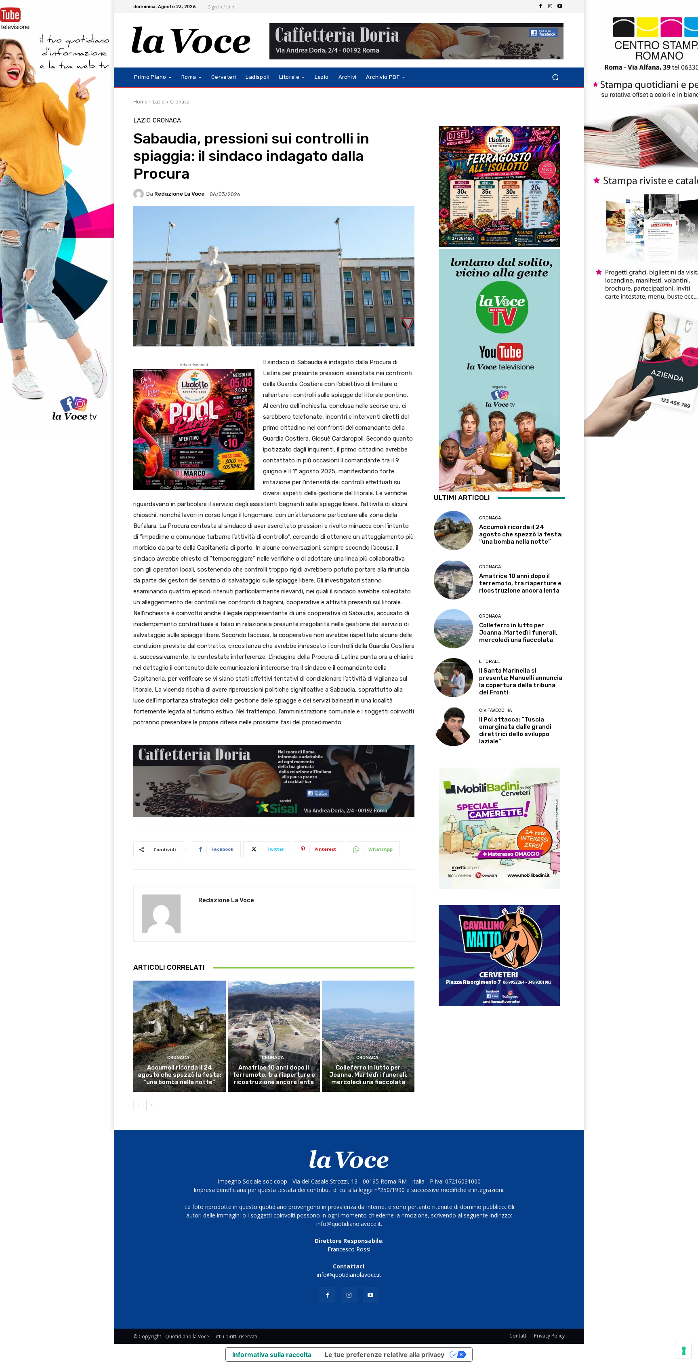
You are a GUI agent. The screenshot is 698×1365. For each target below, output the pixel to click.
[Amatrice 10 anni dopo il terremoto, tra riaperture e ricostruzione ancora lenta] (274, 1036)
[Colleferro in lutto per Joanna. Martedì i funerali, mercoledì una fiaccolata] (368, 1036)
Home (140, 101)
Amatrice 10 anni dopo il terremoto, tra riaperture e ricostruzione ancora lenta (274, 1075)
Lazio (159, 101)
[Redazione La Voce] (139, 194)
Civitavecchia (495, 710)
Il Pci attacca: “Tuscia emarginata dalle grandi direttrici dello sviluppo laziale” (515, 730)
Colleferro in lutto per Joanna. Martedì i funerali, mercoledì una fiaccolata (368, 1075)
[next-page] (151, 1105)
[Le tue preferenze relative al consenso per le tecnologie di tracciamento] (684, 1351)
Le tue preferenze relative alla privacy (384, 1354)
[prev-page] (138, 1105)
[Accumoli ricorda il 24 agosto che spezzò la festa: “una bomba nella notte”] (179, 1036)
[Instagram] (550, 6)
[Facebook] (540, 6)
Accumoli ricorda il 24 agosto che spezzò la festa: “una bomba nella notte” (179, 1075)
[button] (555, 77)
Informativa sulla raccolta (271, 1354)
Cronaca (179, 101)
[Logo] (191, 40)
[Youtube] (560, 6)
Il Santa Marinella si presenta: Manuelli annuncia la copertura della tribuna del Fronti (520, 681)
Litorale (489, 661)
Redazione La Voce (179, 193)
